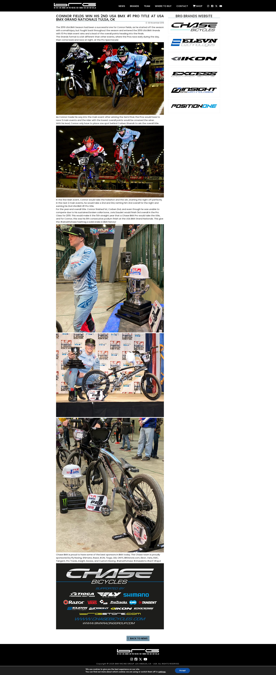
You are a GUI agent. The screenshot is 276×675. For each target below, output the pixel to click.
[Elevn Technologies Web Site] (194, 47)
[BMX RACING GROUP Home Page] (75, 10)
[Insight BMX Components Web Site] (194, 94)
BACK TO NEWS (138, 638)
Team (147, 6)
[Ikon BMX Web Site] (194, 63)
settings (162, 672)
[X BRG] (215, 6)
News (122, 6)
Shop (198, 6)
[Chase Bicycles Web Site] (194, 31)
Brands (134, 6)
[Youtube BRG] (220, 6)
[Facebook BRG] (211, 6)
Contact (182, 6)
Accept (182, 670)
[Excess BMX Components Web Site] (194, 78)
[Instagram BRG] (206, 6)
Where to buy (163, 6)
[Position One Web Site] (194, 110)
